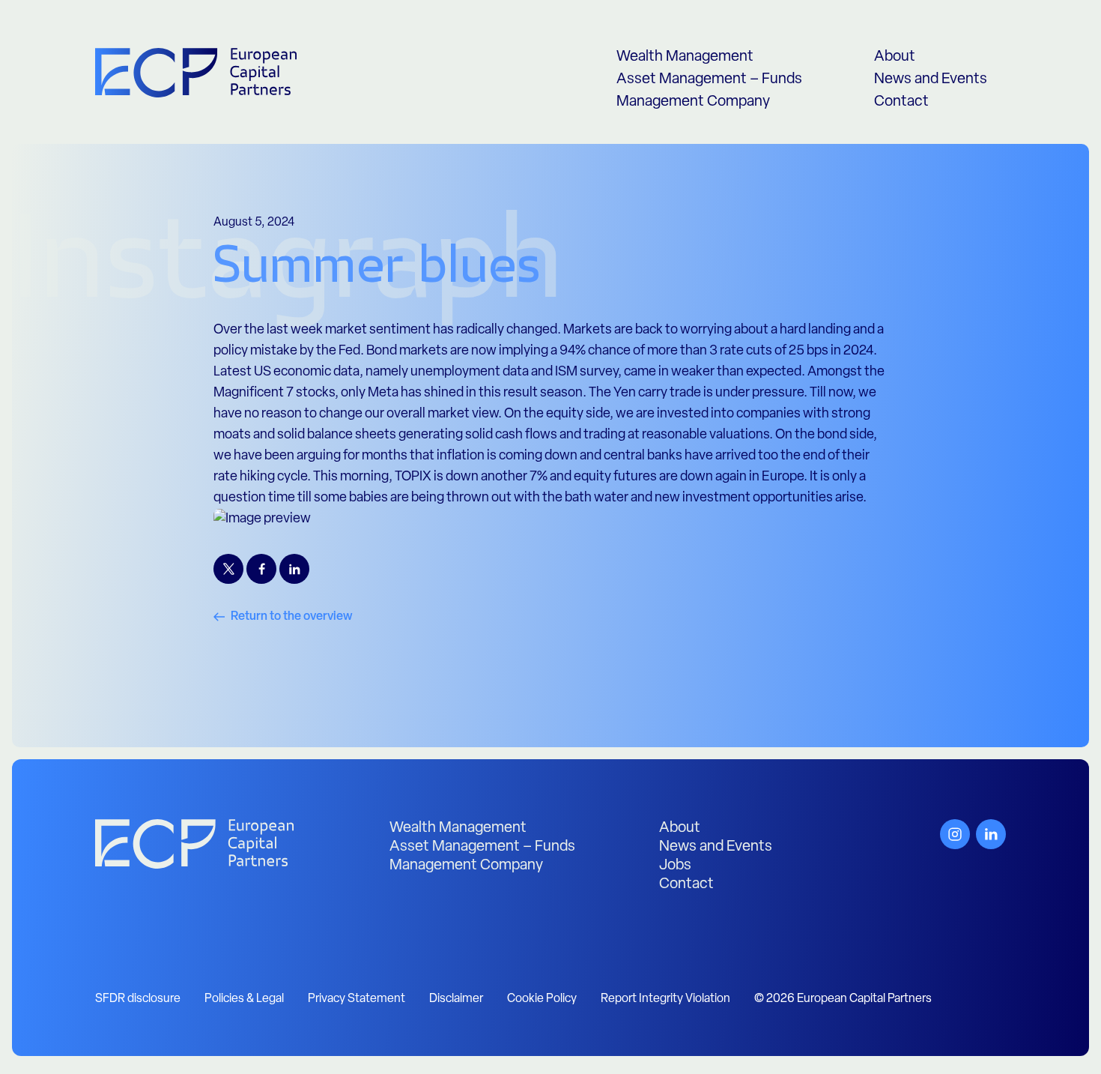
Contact (901, 101)
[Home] (194, 844)
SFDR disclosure (138, 999)
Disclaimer (456, 999)
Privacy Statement (356, 999)
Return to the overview (292, 617)
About (894, 56)
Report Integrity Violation (665, 999)
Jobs (675, 865)
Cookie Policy (542, 999)
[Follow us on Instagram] (955, 834)
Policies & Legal (244, 999)
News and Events (930, 79)
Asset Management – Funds (709, 79)
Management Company (693, 101)
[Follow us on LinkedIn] (991, 834)
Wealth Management (684, 56)
